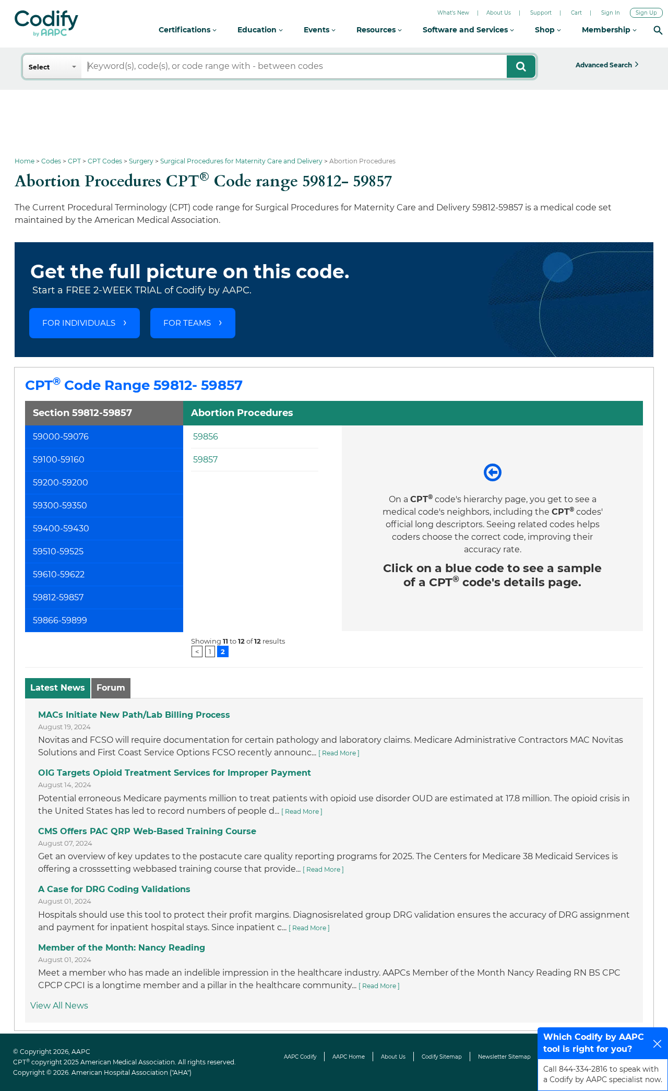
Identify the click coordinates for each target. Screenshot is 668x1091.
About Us (498, 12)
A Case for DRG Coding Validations (114, 889)
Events (317, 29)
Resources (377, 29)
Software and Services (466, 29)
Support (541, 12)
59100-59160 (59, 460)
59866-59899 (60, 620)
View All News (59, 1006)
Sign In (610, 12)
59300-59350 (60, 506)
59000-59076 (61, 437)
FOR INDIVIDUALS (78, 323)
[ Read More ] (339, 753)
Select (39, 67)
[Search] (658, 30)
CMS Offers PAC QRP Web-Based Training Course (147, 831)
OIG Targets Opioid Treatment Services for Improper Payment (174, 773)
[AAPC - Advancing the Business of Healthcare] (46, 23)
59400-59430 (61, 528)
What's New (453, 12)
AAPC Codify (300, 1056)
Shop (546, 29)
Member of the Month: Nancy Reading (121, 948)
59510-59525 (58, 551)
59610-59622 (59, 574)
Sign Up (646, 12)
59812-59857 (58, 597)
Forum (111, 688)
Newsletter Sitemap (504, 1056)
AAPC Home (348, 1056)
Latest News (57, 688)
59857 (205, 460)
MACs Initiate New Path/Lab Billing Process (134, 715)
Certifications (185, 29)
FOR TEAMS (187, 323)
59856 (205, 437)
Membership (607, 29)
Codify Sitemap (442, 1056)
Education (258, 29)
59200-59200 (60, 483)
